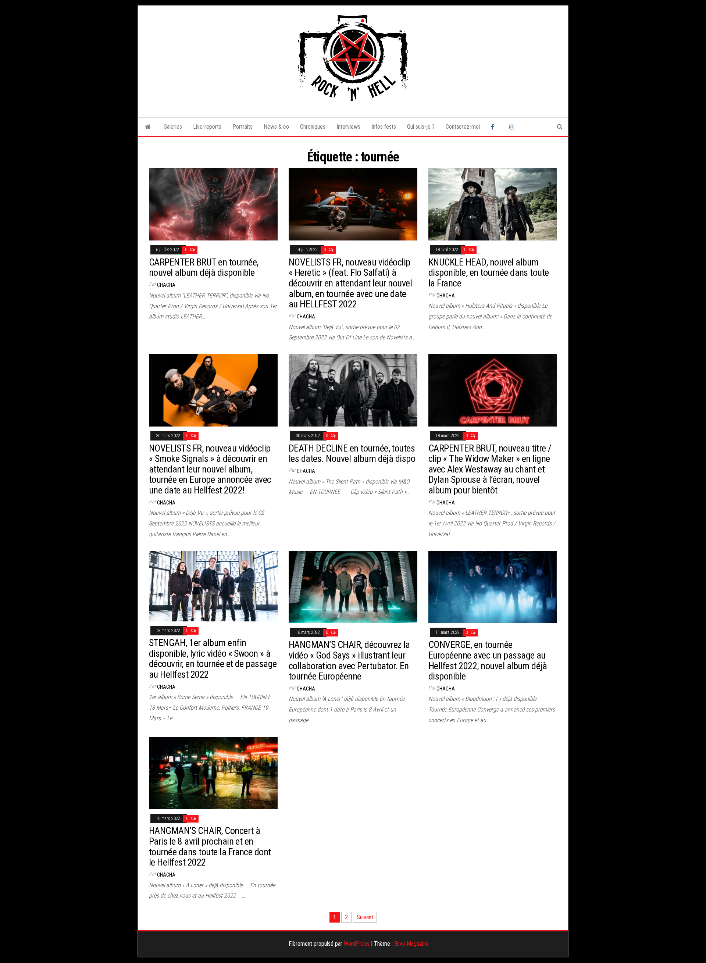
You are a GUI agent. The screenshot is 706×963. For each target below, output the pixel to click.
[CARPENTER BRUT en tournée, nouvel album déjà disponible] (213, 203)
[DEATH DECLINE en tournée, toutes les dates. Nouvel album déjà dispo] (353, 389)
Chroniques (312, 126)
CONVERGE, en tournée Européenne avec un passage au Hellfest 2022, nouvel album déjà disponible (487, 660)
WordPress (357, 943)
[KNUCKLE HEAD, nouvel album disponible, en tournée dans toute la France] (492, 203)
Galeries (173, 126)
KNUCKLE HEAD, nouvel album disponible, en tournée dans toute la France (488, 273)
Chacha (166, 285)
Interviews (348, 126)
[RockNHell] (148, 127)
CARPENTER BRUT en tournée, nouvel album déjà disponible (203, 267)
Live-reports (207, 126)
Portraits (242, 126)
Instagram (513, 127)
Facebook (494, 127)
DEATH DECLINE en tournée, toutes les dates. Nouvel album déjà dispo (352, 453)
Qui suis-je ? (421, 126)
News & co (276, 126)
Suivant (365, 917)
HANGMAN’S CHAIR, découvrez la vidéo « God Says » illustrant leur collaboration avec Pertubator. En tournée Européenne (349, 660)
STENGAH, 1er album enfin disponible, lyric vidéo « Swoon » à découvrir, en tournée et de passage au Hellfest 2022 (213, 658)
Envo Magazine (411, 943)
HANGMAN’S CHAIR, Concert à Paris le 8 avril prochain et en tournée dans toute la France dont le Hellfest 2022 (210, 846)
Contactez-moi (463, 126)
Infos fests (383, 126)
